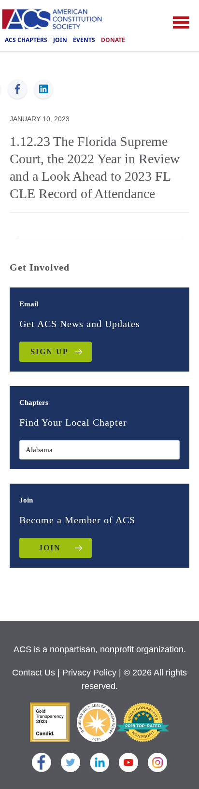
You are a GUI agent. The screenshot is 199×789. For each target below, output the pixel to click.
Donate (113, 40)
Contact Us (33, 672)
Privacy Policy (89, 672)
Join (60, 40)
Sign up (49, 351)
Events (84, 40)
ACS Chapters (26, 40)
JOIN (50, 548)
